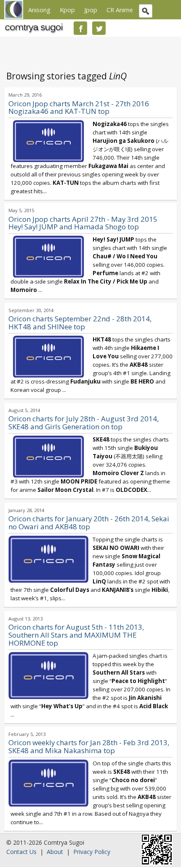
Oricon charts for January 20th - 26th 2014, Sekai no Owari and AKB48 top (88, 522)
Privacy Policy (91, 852)
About (55, 852)
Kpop (67, 9)
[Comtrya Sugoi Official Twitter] (99, 28)
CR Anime (119, 9)
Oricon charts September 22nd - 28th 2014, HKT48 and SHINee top (80, 322)
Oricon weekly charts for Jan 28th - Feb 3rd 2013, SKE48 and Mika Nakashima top (88, 746)
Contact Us (21, 852)
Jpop (90, 9)
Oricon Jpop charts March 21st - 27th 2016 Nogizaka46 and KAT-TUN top (78, 107)
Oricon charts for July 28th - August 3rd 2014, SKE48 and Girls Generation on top (83, 422)
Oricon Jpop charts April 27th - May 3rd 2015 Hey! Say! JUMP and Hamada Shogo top (82, 223)
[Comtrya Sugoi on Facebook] (80, 28)
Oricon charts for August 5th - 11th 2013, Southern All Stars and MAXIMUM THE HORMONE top (76, 635)
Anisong (39, 9)
